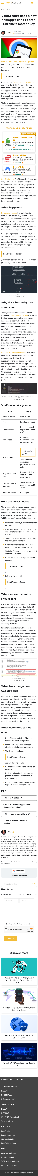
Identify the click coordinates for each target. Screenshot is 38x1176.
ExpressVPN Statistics (9, 1165)
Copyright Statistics (8, 1153)
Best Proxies (6, 1131)
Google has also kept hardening (13, 353)
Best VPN (4, 1091)
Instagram (17, 1079)
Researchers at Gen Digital (24, 82)
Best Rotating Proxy (8, 1143)
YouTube (11, 1079)
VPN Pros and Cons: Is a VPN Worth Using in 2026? (19, 1036)
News (8, 10)
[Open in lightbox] (19, 279)
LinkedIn (22, 1079)
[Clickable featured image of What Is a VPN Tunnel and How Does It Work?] (19, 1052)
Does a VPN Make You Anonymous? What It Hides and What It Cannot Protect (19, 980)
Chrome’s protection (19, 315)
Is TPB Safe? (5, 1113)
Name (9, 901)
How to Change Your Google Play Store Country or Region (19, 1009)
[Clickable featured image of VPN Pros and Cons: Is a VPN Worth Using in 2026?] (19, 1024)
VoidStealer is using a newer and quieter (17, 62)
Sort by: (21, 894)
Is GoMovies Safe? (8, 1099)
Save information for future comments (18, 924)
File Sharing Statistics (9, 1157)
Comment (10, 939)
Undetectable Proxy (8, 1135)
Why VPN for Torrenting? (10, 1117)
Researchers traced (9, 213)
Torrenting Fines (7, 1121)
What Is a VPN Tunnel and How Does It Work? (19, 1064)
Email (24, 901)
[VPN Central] (13, 3)
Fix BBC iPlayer (6, 1095)
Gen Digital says (7, 179)
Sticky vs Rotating (7, 1139)
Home (3, 10)
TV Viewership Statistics (10, 1161)
